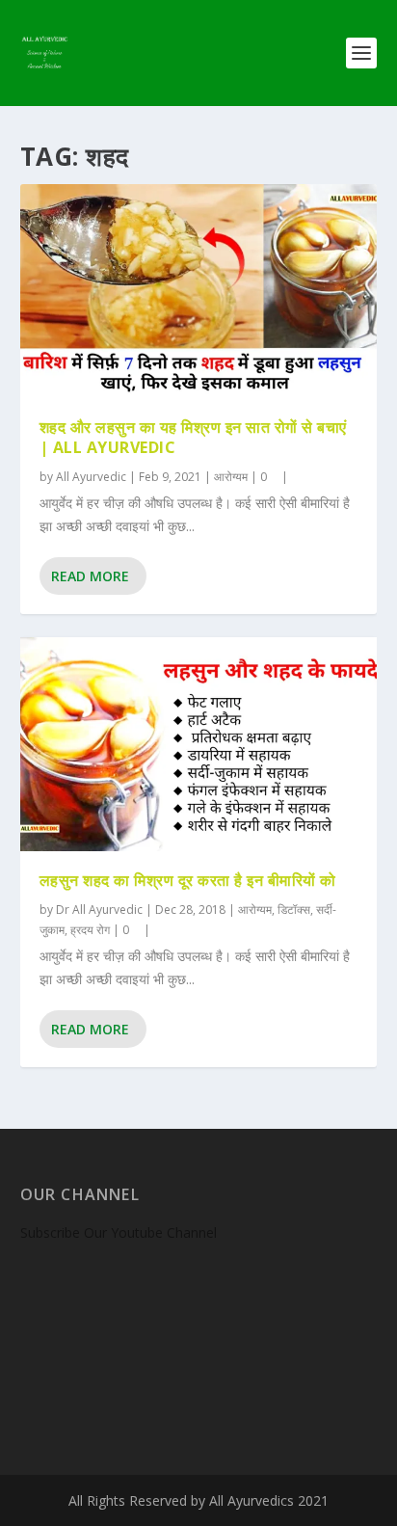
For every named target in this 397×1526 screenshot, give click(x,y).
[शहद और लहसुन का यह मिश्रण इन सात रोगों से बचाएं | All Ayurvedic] (199, 291)
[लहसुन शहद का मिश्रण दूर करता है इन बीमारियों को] (199, 744)
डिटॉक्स (294, 909)
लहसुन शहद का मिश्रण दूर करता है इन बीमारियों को (188, 880)
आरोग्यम (231, 477)
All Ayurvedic (91, 477)
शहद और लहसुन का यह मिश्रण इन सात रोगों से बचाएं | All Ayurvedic (193, 437)
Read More (90, 576)
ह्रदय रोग (90, 930)
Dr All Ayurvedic (99, 909)
